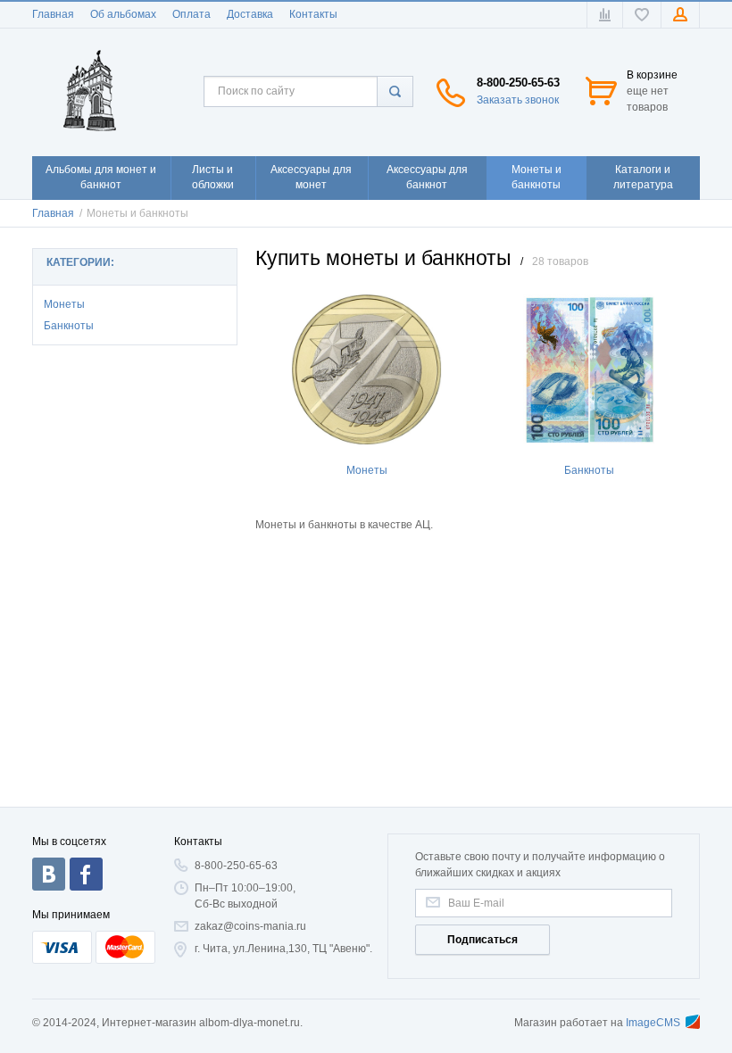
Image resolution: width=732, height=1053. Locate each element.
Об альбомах (123, 14)
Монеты (64, 304)
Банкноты (69, 325)
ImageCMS (653, 1022)
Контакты (313, 14)
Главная (53, 14)
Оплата (191, 14)
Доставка (250, 14)
